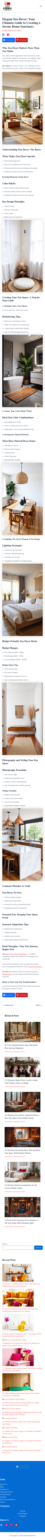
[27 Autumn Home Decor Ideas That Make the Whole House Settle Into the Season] (18, 1298)
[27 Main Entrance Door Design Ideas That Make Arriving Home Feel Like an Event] (13, 1399)
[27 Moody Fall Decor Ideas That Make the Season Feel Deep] (9, 1418)
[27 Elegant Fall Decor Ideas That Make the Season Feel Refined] (9, 1437)
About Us (3, 1484)
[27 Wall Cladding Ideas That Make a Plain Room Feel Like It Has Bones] (18, 1382)
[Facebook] (3, 35)
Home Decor (9, 1051)
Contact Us (4, 1489)
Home (2, 1502)
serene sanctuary (35, 967)
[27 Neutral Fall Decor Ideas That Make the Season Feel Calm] (9, 1447)
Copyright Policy (6, 1492)
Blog (2, 1487)
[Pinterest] (8, 35)
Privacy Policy (5, 1494)
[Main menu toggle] (41, 6)
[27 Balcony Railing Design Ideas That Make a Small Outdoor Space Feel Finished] (11, 1409)
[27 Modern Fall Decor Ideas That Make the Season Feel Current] (10, 1428)
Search (4, 1244)
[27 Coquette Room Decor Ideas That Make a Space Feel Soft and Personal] (18, 1357)
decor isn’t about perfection (16, 954)
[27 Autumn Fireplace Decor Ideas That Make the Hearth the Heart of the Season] (18, 1273)
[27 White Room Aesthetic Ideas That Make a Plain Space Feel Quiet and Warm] (18, 1323)
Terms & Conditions (7, 1500)
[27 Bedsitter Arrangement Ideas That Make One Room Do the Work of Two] (14, 1340)
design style (6, 974)
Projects (3, 1497)
